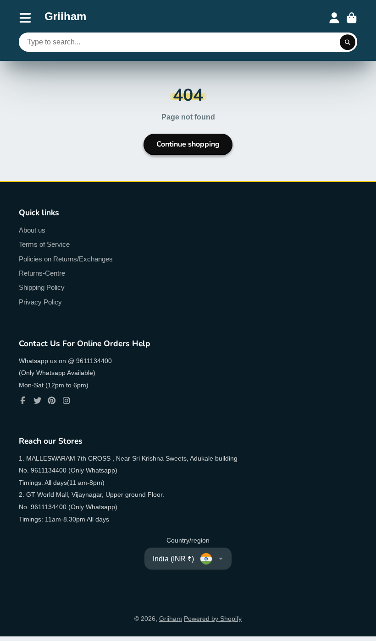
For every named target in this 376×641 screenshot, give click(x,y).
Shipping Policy (42, 287)
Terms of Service (44, 244)
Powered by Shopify (213, 618)
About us (32, 230)
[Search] (347, 42)
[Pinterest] (52, 401)
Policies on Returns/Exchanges (66, 259)
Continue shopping (188, 144)
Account (334, 17)
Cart (351, 17)
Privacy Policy (40, 302)
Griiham (170, 618)
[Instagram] (66, 401)
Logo (65, 18)
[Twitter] (37, 401)
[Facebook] (23, 401)
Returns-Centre (42, 273)
